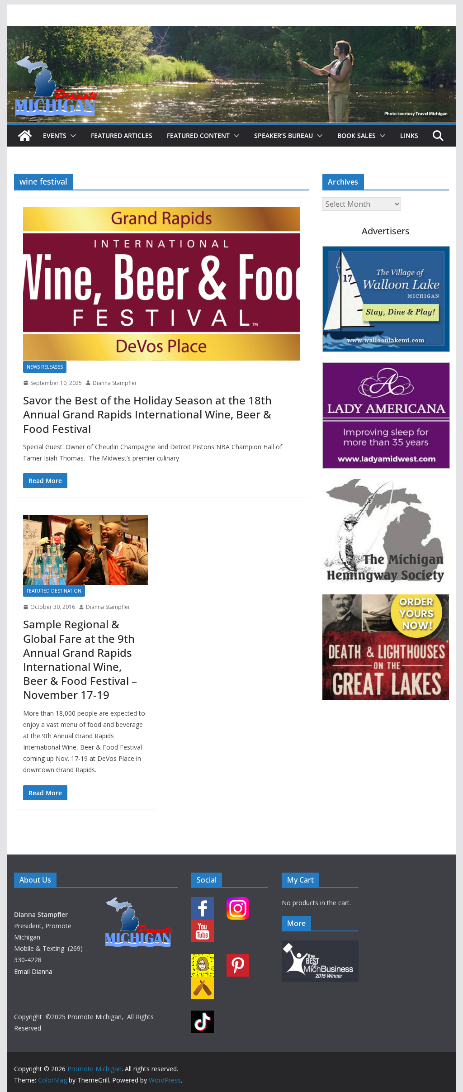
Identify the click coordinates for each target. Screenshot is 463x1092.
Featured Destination (54, 591)
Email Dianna (33, 971)
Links (409, 135)
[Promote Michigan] (231, 33)
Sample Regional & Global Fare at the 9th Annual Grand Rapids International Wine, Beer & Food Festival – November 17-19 (80, 659)
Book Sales (356, 135)
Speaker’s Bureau (283, 135)
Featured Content (198, 135)
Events (54, 135)
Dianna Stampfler (115, 383)
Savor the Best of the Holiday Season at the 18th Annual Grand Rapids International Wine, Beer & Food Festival (147, 414)
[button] (71, 135)
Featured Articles (121, 135)
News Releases (45, 367)
